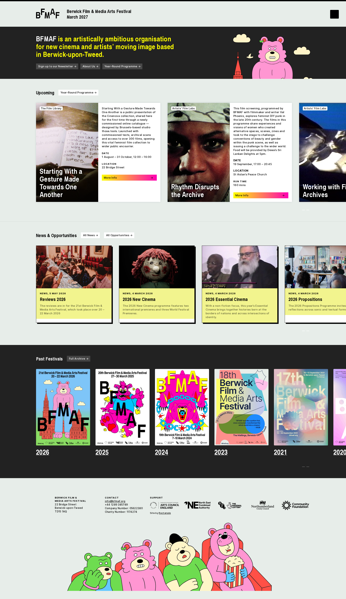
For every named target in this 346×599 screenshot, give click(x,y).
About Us (90, 66)
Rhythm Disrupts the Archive (195, 190)
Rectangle (165, 512)
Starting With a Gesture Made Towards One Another (61, 182)
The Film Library (51, 108)
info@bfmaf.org (115, 501)
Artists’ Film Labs (183, 108)
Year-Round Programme (123, 66)
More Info (128, 177)
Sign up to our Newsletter (57, 66)
